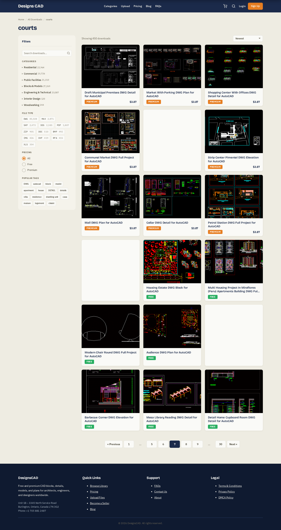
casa (65, 197)
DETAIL (51, 190)
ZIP (29, 131)
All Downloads (35, 19)
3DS (46, 125)
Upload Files (97, 497)
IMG (29, 138)
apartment (29, 190)
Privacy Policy (226, 491)
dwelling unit (52, 197)
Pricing (94, 491)
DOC (43, 131)
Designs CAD (30, 6)
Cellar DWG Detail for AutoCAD (167, 222)
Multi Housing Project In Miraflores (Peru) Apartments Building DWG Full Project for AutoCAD (233, 291)
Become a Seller (99, 503)
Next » (233, 444)
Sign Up (255, 6)
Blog (92, 509)
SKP (30, 125)
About (158, 497)
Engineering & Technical (37, 92)
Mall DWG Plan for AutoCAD (104, 222)
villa (26, 197)
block (48, 184)
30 (220, 444)
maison (27, 203)
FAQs (157, 486)
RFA (58, 138)
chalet (51, 203)
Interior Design (32, 98)
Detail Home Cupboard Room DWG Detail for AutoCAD (231, 419)
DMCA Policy (225, 497)
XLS (29, 144)
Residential (30, 67)
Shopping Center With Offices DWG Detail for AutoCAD (232, 94)
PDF (63, 125)
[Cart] (225, 6)
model (58, 184)
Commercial (30, 73)
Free (29, 164)
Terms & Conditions (230, 486)
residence (36, 197)
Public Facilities (32, 80)
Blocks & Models (33, 86)
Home (21, 19)
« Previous (113, 444)
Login (242, 6)
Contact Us (160, 491)
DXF (43, 138)
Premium (32, 170)
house (41, 190)
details (63, 190)
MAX (48, 119)
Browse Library (99, 486)
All (28, 158)
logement (39, 203)
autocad (37, 184)
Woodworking (31, 105)
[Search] (234, 6)
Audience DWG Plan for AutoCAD (168, 352)
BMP (58, 131)
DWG (30, 119)
